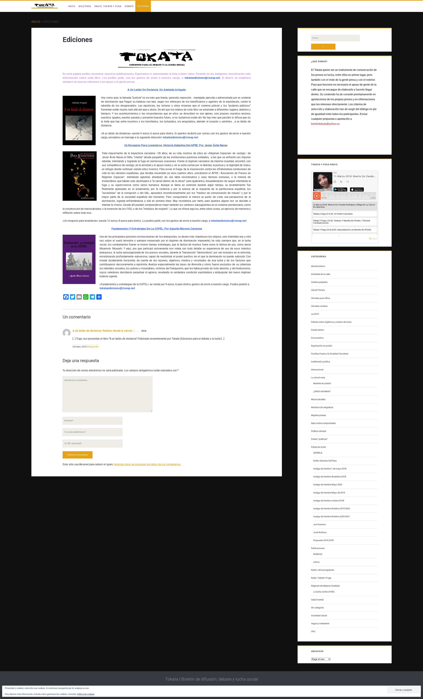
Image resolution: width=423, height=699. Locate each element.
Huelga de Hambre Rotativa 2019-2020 (331, 508)
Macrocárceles (318, 399)
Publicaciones (318, 548)
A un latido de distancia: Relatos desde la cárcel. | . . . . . (107, 330)
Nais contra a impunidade (323, 423)
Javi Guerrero (319, 524)
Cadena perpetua (319, 282)
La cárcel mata (318, 377)
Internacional (317, 369)
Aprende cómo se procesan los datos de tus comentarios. (147, 464)
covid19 (315, 314)
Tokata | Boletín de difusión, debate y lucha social (211, 679)
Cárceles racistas (319, 306)
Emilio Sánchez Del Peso (325, 460)
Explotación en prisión (321, 346)
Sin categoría (317, 607)
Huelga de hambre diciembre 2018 (329, 476)
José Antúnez (320, 532)
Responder (93, 346)
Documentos (317, 338)
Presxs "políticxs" (319, 439)
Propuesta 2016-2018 (323, 540)
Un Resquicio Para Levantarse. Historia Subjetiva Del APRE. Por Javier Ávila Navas (176, 145)
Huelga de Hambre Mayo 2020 (327, 484)
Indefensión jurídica (320, 361)
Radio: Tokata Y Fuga (108, 6)
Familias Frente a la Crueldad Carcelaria (329, 353)
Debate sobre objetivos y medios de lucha (331, 322)
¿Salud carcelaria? (322, 391)
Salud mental (317, 599)
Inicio (71, 6)
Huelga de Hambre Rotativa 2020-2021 (331, 516)
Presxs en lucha (318, 447)
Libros (316, 562)
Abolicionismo (318, 266)
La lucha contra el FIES (324, 591)
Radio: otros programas (322, 570)
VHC (313, 631)
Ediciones (143, 6)
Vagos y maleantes (320, 623)
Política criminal (318, 431)
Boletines (85, 6)
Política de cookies (85, 694)
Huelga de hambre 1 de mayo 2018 (329, 468)
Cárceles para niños (320, 298)
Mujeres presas (318, 415)
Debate (129, 6)
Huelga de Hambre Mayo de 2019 (329, 492)
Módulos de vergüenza (322, 407)
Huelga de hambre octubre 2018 (328, 500)
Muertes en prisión (322, 383)
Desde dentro (317, 330)
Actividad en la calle (320, 274)
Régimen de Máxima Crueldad (325, 586)
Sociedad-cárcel (319, 615)
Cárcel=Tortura (318, 290)
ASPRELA (317, 453)
